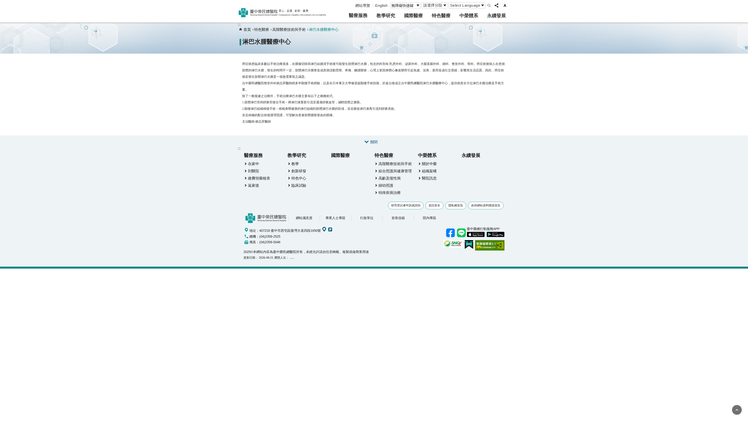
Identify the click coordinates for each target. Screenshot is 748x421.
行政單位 (366, 218)
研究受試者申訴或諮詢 (405, 205)
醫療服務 (358, 15)
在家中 (253, 164)
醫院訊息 (429, 178)
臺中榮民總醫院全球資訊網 (282, 12)
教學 (295, 164)
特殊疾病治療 (389, 192)
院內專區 (429, 218)
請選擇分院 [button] (432, 5)
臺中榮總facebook (450, 232)
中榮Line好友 (461, 232)
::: (239, 24)
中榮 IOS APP (476, 234)
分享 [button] (496, 5)
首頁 (247, 29)
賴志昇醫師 (263, 121)
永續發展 (496, 15)
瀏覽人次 (280, 257)
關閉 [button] (374, 142)
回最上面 (737, 410)
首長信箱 (398, 218)
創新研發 (298, 171)
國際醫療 (413, 15)
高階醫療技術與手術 (289, 29)
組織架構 (429, 171)
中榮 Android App (496, 234)
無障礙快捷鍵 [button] (402, 5)
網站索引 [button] (489, 5)
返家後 (253, 185)
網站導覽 (362, 5)
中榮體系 (469, 15)
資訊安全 (434, 205)
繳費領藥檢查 (259, 178)
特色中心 (298, 178)
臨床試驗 (298, 185)
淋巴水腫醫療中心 (324, 29)
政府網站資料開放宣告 (485, 205)
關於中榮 (429, 164)
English (381, 5)
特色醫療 (441, 15)
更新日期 (249, 257)
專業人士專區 (335, 218)
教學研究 (386, 15)
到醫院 (253, 171)
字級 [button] (505, 5)
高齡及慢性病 (389, 178)
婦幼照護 (385, 185)
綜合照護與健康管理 (395, 171)
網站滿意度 (304, 218)
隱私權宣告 (455, 205)
